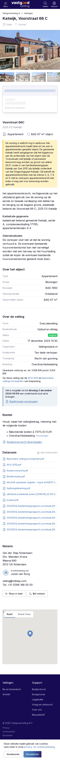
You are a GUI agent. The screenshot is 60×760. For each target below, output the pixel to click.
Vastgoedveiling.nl (11, 13)
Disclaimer (7, 735)
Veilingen (28, 13)
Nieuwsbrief (38, 714)
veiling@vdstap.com (14, 581)
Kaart (10, 614)
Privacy (6, 728)
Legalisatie (37, 699)
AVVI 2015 (33, 378)
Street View (24, 614)
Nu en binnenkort (12, 689)
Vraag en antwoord (42, 704)
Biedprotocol (39, 689)
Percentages (42, 436)
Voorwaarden (9, 731)
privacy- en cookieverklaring (39, 747)
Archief (6, 694)
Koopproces (38, 694)
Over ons (37, 709)
